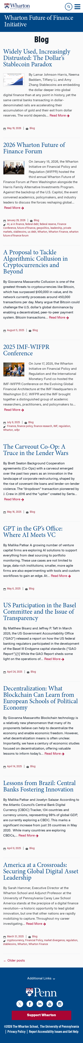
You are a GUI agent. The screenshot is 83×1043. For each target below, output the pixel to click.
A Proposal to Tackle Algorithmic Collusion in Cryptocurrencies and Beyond (35, 262)
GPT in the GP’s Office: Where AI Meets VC (33, 532)
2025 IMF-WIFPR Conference (26, 350)
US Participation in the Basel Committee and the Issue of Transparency (39, 612)
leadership (56, 228)
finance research (43, 426)
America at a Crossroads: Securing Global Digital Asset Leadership (40, 871)
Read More (58, 115)
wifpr (17, 430)
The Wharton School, (26, 1027)
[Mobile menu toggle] (77, 6)
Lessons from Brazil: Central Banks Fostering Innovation (39, 786)
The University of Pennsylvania (59, 1027)
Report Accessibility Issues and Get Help (53, 1032)
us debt (32, 232)
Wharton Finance (58, 232)
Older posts (14, 960)
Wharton (42, 232)
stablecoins (19, 232)
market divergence (54, 940)
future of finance (26, 228)
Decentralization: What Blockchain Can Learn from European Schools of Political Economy (40, 698)
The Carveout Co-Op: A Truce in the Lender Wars (35, 450)
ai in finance (17, 224)
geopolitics (43, 228)
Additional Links (39, 978)
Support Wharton (41, 1015)
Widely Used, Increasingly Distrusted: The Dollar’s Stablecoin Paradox (36, 58)
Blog (32, 128)
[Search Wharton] (68, 6)
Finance (11, 426)
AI (8, 224)
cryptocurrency (15, 940)
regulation (64, 426)
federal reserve (48, 224)
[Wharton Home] (17, 6)
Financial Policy (34, 940)
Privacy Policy (16, 1032)
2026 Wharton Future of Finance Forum (34, 148)
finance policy (25, 426)
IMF (55, 426)
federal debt (32, 224)
